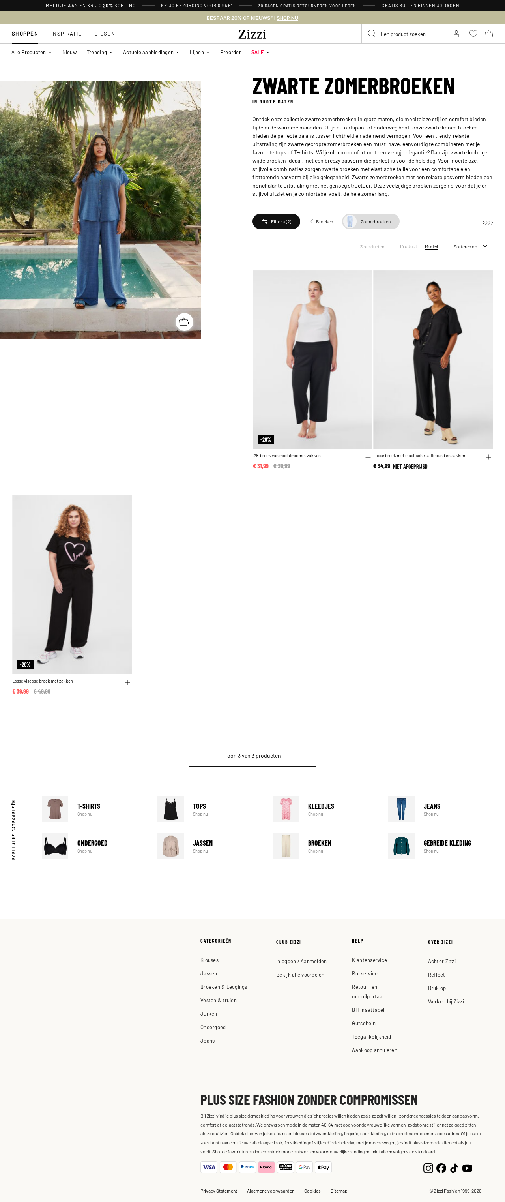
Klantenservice (369, 959)
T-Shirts (94, 809)
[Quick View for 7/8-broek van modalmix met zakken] (368, 457)
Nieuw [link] (69, 52)
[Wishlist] (361, 280)
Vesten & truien (218, 1000)
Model (431, 246)
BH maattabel (368, 1009)
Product (408, 246)
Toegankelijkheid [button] (371, 1036)
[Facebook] (441, 1167)
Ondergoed (94, 846)
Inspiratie (66, 33)
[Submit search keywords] (372, 34)
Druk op (437, 987)
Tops (209, 809)
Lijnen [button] (197, 52)
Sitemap (339, 1190)
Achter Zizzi (442, 961)
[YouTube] (467, 1167)
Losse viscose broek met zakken (42, 680)
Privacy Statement (218, 1190)
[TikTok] (454, 1167)
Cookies (312, 1190)
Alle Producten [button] (28, 52)
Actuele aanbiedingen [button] (148, 52)
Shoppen (25, 33)
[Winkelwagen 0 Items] (489, 33)
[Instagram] (428, 1167)
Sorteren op (465, 246)
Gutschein (363, 1023)
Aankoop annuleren (374, 1049)
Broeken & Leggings (223, 986)
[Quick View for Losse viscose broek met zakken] (127, 682)
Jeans (440, 809)
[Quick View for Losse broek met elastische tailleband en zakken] (488, 457)
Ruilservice (365, 973)
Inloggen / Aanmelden (301, 961)
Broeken (325, 846)
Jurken (208, 1013)
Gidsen (105, 33)
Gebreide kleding (440, 846)
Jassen (209, 846)
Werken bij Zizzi (446, 1001)
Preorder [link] (230, 52)
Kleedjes (325, 809)
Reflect (436, 974)
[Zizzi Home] (252, 33)
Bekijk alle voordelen (300, 974)
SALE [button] (257, 52)
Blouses (209, 959)
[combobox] (402, 33)
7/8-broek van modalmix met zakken (287, 455)
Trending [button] (97, 52)
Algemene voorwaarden (270, 1190)
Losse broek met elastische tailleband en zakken (419, 455)
